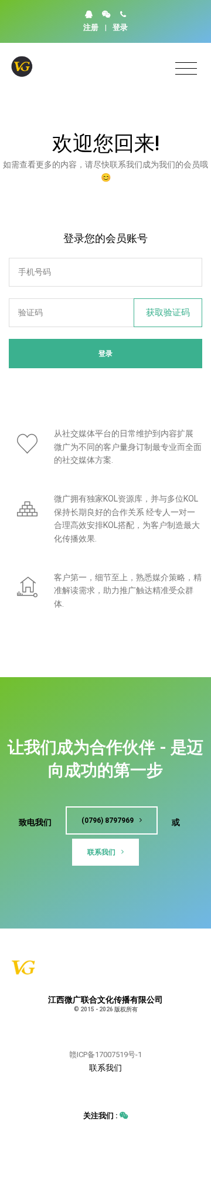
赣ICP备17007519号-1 (105, 1054)
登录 (120, 27)
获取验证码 (168, 312)
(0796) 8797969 (108, 820)
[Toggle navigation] (186, 69)
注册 (90, 27)
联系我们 (102, 852)
